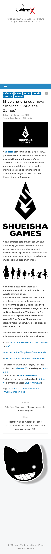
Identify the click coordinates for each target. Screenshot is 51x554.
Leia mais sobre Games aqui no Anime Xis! (24, 358)
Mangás (36, 93)
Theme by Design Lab (26, 548)
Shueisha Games (31, 388)
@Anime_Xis (22, 368)
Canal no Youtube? (28, 375)
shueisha (15, 388)
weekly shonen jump (15, 392)
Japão (27, 93)
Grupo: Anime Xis (33, 383)
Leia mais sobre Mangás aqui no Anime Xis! (25, 352)
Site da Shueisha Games (21, 342)
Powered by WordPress (34, 545)
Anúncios (8, 93)
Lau (6, 115)
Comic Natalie (40, 342)
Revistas (19, 96)
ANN (8, 346)
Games (18, 93)
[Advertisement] (25, 53)
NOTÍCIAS (7, 96)
